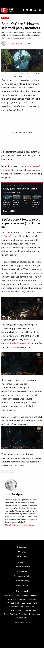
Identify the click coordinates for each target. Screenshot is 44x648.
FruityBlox (23, 614)
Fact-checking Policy (22, 576)
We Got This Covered (16, 603)
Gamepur (35, 595)
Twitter (23, 552)
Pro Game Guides (12, 595)
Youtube (23, 556)
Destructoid (32, 603)
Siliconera (32, 599)
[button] (39, 10)
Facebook (23, 547)
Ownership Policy (22, 580)
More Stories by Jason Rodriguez (19, 525)
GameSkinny (30, 606)
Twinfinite (25, 595)
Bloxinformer (34, 614)
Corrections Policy (22, 567)
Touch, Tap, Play (10, 614)
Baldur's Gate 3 (8, 472)
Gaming (5, 18)
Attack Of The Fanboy (17, 599)
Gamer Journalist (16, 606)
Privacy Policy (22, 585)
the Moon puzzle (21, 343)
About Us (22, 562)
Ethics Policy (22, 571)
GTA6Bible (22, 618)
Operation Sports (16, 610)
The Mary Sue (30, 610)
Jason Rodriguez (15, 44)
